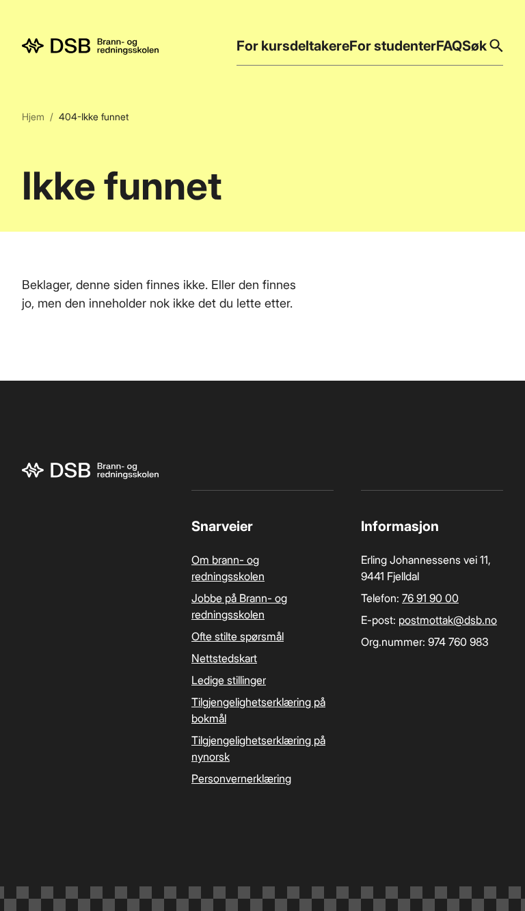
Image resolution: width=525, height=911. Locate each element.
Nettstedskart (224, 658)
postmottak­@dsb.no (448, 620)
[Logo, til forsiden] (90, 46)
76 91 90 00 (430, 598)
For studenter (392, 46)
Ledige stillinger (228, 680)
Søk (474, 46)
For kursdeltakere (293, 46)
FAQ (449, 46)
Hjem (33, 116)
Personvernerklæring (241, 778)
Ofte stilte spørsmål (237, 636)
